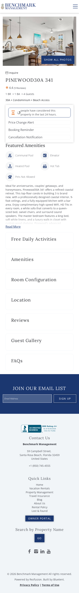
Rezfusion (36, 579)
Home (39, 484)
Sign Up (65, 398)
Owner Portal (39, 518)
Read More (13, 227)
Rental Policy (39, 507)
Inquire (13, 72)
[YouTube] (49, 551)
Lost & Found (40, 511)
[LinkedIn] (42, 551)
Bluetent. (58, 579)
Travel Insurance (39, 496)
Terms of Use (50, 585)
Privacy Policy (29, 585)
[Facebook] (29, 551)
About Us (39, 503)
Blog (39, 499)
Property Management (39, 492)
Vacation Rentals (39, 488)
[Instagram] (36, 551)
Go (39, 538)
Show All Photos (58, 59)
